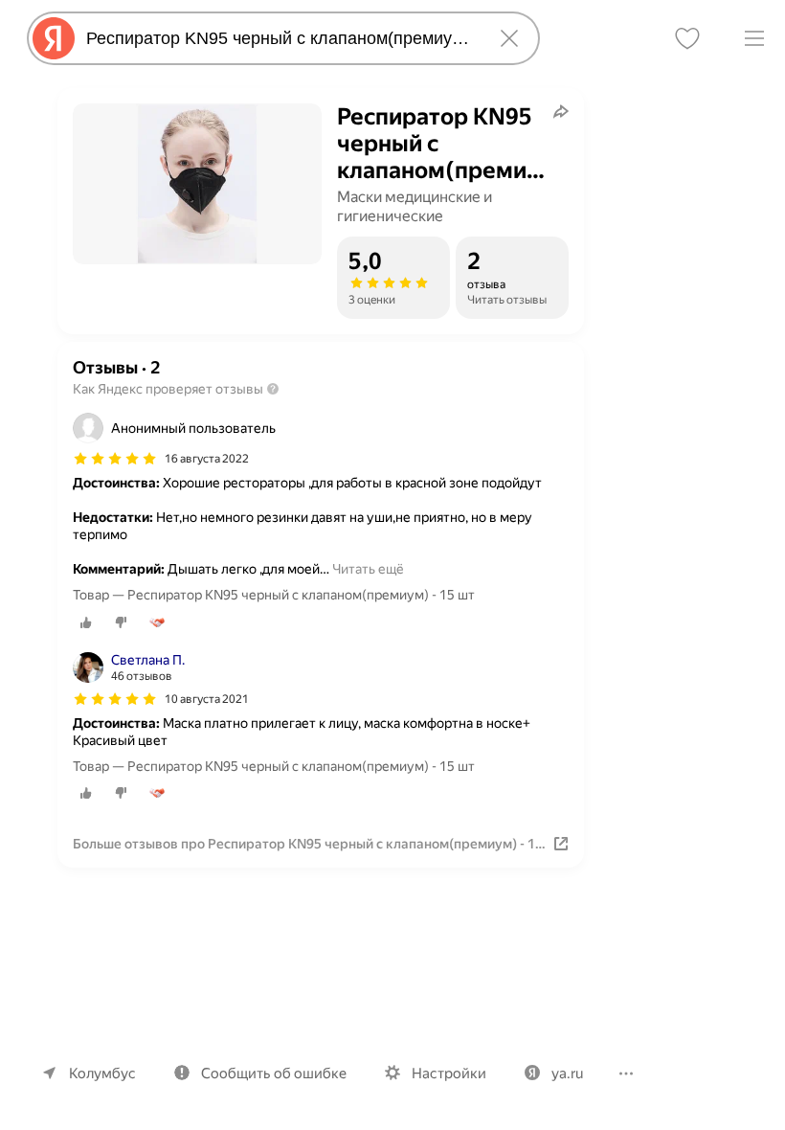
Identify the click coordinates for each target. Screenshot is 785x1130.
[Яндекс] (54, 38)
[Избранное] (687, 38)
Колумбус (102, 1073)
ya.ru (567, 1073)
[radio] (86, 622)
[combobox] (279, 38)
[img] (115, 458)
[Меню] (754, 38)
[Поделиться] (561, 111)
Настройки (449, 1073)
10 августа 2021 (207, 699)
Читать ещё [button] (368, 568)
